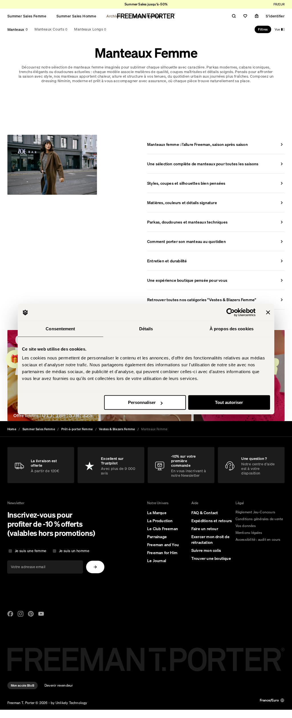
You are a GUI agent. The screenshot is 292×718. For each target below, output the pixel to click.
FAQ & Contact (204, 513)
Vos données (246, 526)
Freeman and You (163, 545)
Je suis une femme (30, 550)
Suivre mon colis (206, 550)
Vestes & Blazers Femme (117, 429)
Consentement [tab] (60, 328)
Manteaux (17, 29)
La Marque (157, 513)
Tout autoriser (229, 402)
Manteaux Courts (51, 29)
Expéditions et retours (211, 521)
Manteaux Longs (90, 29)
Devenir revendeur (58, 685)
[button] (15, 359)
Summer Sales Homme (76, 16)
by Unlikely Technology (69, 703)
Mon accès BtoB (22, 685)
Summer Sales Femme (26, 16)
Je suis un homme (74, 550)
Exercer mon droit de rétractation (210, 539)
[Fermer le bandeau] (268, 312)
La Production (160, 521)
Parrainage (157, 537)
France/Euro (269, 700)
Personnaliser (142, 402)
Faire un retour (204, 529)
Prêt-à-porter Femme (77, 429)
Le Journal (156, 561)
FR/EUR (279, 4)
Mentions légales (249, 532)
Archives (114, 16)
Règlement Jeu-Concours (255, 512)
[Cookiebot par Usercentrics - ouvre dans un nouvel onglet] (231, 312)
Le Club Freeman (162, 529)
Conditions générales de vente (259, 519)
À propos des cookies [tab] (232, 328)
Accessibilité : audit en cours (258, 539)
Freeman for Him (162, 553)
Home (11, 429)
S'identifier (275, 16)
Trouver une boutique (211, 558)
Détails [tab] (146, 328)
